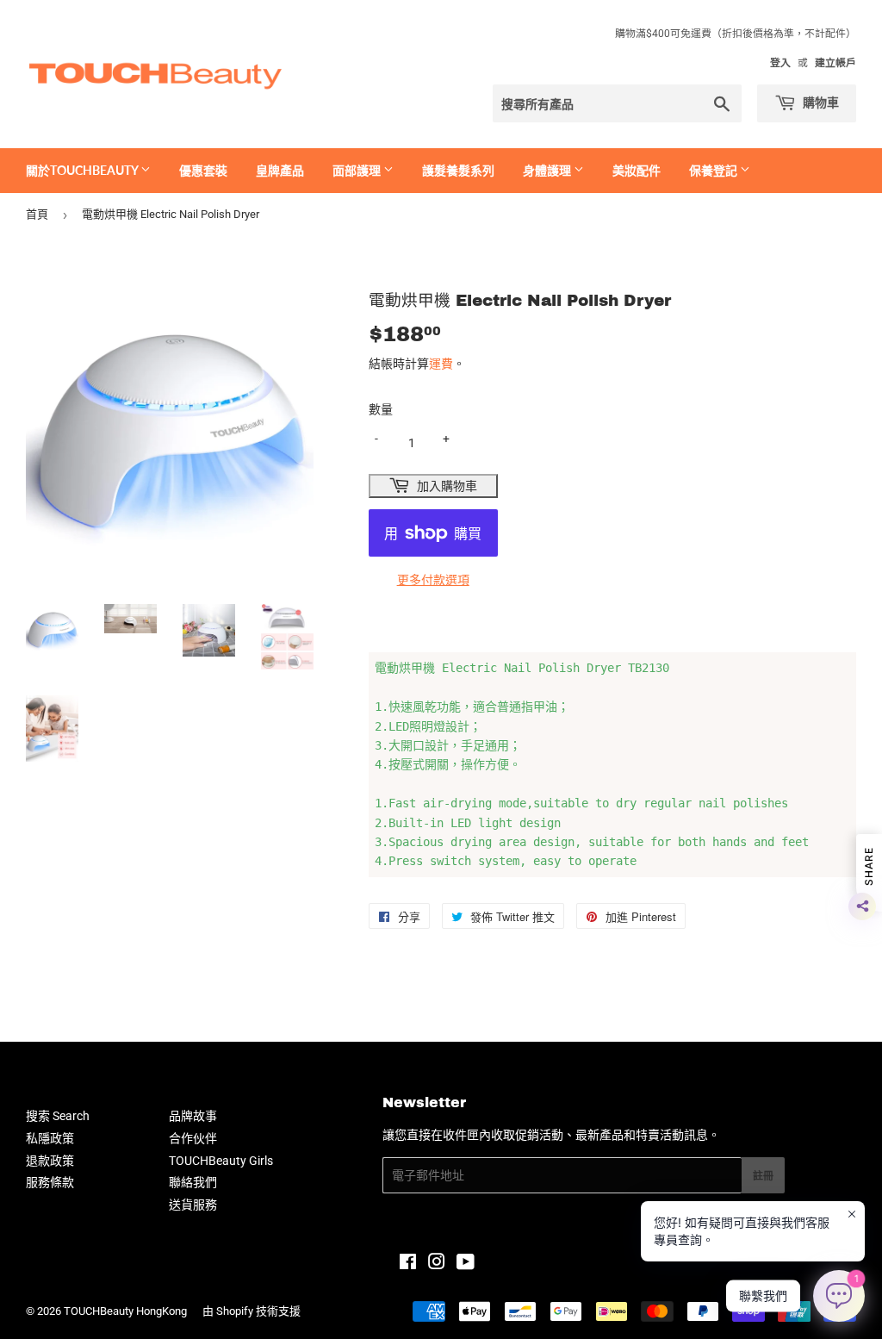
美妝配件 (636, 170)
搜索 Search (58, 1116)
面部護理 (357, 170)
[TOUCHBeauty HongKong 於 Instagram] (436, 1264)
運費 (441, 364)
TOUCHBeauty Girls (221, 1161)
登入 (780, 63)
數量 (381, 409)
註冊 (763, 1175)
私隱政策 (50, 1138)
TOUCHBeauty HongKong (125, 1311)
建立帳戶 (835, 63)
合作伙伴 (193, 1138)
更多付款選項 (433, 580)
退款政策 (50, 1161)
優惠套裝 (203, 170)
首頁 (37, 214)
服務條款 (50, 1182)
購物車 (819, 102)
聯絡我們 (193, 1182)
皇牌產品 (280, 170)
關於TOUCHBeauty (83, 170)
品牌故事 (193, 1116)
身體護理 (548, 170)
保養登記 (714, 170)
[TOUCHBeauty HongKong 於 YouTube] (466, 1264)
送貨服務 (193, 1204)
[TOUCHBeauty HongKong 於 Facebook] (408, 1264)
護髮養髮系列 (458, 170)
